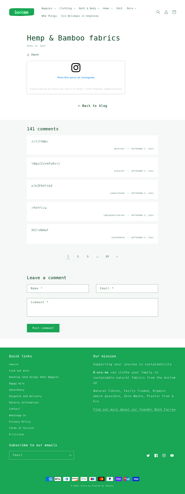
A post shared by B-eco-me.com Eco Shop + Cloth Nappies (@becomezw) (76, 88)
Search (13, 364)
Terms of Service (21, 428)
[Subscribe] (70, 455)
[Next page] (117, 257)
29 (107, 256)
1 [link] (68, 256)
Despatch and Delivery (25, 396)
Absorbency (17, 389)
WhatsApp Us (17, 415)
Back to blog (94, 106)
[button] (48, 8)
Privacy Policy (20, 421)
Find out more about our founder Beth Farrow (134, 409)
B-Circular (17, 434)
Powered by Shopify (103, 486)
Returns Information (23, 402)
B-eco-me (86, 486)
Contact (14, 408)
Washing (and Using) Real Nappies (34, 377)
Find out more (19, 370)
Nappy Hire (17, 383)
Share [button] (35, 54)
